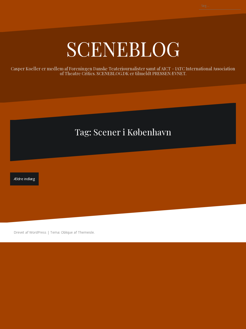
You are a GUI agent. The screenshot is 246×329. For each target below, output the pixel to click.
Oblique (67, 232)
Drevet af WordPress (30, 232)
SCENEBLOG (123, 48)
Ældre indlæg (24, 178)
